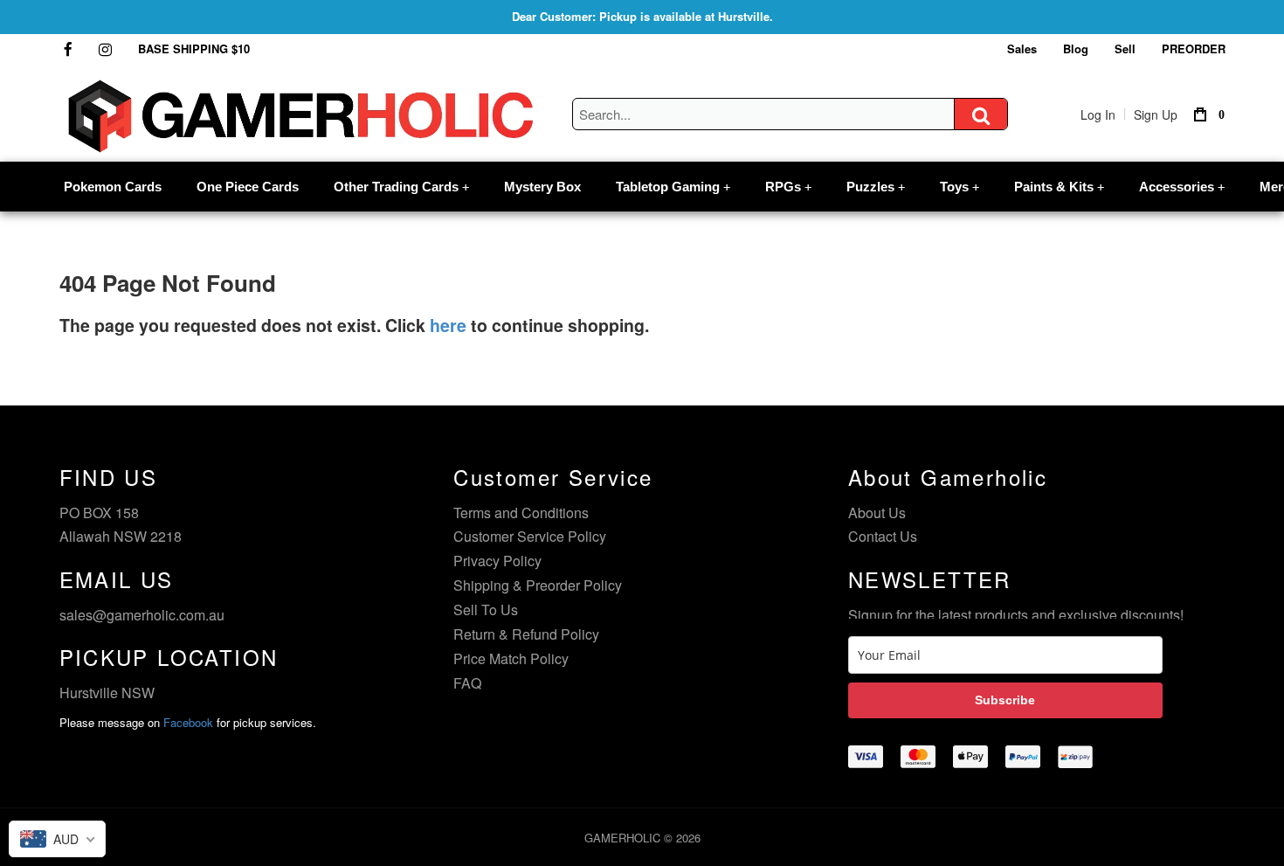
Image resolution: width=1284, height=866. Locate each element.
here (448, 325)
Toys (959, 186)
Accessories (1182, 186)
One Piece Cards (248, 186)
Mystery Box (542, 186)
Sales (1022, 48)
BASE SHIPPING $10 (194, 48)
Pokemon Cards (113, 186)
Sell (1125, 48)
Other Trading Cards (401, 186)
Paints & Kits (1059, 186)
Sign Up (1155, 114)
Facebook (188, 722)
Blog (1075, 48)
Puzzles (875, 186)
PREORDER (1193, 48)
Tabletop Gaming (673, 186)
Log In (1097, 114)
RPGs (788, 186)
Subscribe (1005, 700)
